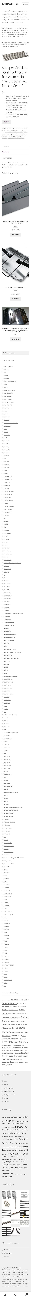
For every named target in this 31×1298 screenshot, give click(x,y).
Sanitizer (6, 878)
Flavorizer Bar (7, 554)
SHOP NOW (15, 234)
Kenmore (6, 724)
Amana (6, 375)
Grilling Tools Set (10, 1150)
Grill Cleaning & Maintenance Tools (13, 613)
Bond (5, 438)
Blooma (6, 432)
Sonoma (6, 902)
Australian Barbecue (9, 390)
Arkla (5, 384)
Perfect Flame (7, 828)
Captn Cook (7, 467)
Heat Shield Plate (8, 694)
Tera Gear (6, 938)
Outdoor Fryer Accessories (11, 810)
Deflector (13, 1024)
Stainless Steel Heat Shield (16, 1059)
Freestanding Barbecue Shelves (12, 563)
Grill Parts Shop (9, 1088)
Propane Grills (7, 855)
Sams (5, 875)
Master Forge (7, 765)
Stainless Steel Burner (14, 1053)
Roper (5, 869)
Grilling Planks (8, 655)
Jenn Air (6, 718)
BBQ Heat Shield (15, 1006)
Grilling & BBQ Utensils (10, 649)
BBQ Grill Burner (6, 1006)
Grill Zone (6, 643)
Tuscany (6, 956)
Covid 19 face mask (9, 506)
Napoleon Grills (8, 783)
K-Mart (5, 721)
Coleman (6, 488)
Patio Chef (6, 819)
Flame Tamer (7, 551)
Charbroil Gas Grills (22, 1013)
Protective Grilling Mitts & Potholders (14, 858)
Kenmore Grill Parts (21, 1048)
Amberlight (7, 378)
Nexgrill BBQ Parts (7, 1050)
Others (6, 801)
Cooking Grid (7, 497)
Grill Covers (7, 616)
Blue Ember (7, 435)
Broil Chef (6, 444)
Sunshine (6, 929)
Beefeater (6, 420)
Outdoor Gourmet (8, 813)
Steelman (6, 905)
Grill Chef (6, 610)
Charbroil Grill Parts (6, 1017)
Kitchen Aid (7, 735)
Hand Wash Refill (8, 682)
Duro (5, 527)
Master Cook (7, 762)
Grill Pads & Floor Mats (10, 634)
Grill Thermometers (9, 640)
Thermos (6, 944)
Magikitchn (7, 756)
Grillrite (6, 670)
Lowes (5, 750)
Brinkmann (7, 441)
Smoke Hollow (7, 896)
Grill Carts (6, 607)
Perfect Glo (7, 831)
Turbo (5, 950)
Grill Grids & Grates (9, 625)
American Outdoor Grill (10, 381)
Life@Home (7, 747)
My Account (5, 1295)
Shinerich (6, 887)
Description (5, 147)
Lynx (5, 753)
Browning (6, 455)
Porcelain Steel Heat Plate (20, 1050)
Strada (6, 920)
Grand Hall (7, 587)
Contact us (7, 1257)
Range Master (7, 861)
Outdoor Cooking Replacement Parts (14, 130)
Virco (5, 974)
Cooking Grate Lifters (9, 491)
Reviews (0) (5, 152)
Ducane (6, 524)
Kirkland (6, 730)
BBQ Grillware (7, 408)
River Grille (7, 867)
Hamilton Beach (8, 679)
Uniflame (6, 962)
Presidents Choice (9, 846)
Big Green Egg (7, 426)
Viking (5, 968)
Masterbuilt (7, 768)
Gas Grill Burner (13, 1143)
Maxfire (6, 771)
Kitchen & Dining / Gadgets (11, 732)
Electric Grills (7, 533)
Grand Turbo (7, 592)
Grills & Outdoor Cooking (10, 676)
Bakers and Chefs (8, 399)
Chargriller (7, 482)
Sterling (6, 908)
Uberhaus (6, 959)
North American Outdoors (11, 792)
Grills (5, 673)
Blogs (6, 1098)
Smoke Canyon (8, 893)
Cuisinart (6, 515)
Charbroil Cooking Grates (9, 134)
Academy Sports (8, 366)
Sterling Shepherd (9, 914)
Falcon (5, 542)
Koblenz (6, 741)
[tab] (15, 146)
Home (5, 42)
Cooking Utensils (8, 500)
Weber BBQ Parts (17, 1062)
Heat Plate (7, 691)
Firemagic (6, 548)
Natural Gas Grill (8, 786)
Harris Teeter (7, 685)
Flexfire (6, 557)
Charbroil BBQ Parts (21, 132)
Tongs (5, 947)
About (6, 1084)
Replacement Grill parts (10, 864)
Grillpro (6, 667)
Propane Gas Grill (8, 852)
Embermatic (7, 539)
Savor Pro (6, 884)
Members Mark (8, 774)
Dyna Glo (6, 530)
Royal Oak (6, 872)
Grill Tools (24, 1038)
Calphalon (6, 464)
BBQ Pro (6, 411)
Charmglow (7, 485)
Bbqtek (6, 414)
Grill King (6, 628)
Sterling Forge (7, 911)
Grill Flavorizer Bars (9, 622)
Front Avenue (7, 569)
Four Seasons (7, 560)
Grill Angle (6, 601)
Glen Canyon (7, 578)
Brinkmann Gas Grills (13, 1010)
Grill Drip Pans (7, 619)
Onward (6, 798)
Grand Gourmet (8, 584)
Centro (5, 470)
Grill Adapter (7, 598)
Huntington (7, 703)
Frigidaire (6, 566)
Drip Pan (6, 521)
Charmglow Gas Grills (15, 1017)
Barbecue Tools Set (6, 1000)
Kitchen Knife (7, 738)
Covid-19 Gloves (8, 509)
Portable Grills (8, 843)
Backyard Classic (8, 393)
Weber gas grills (24, 1062)
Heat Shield (19, 1042)
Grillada (6, 646)
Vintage (6, 971)
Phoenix (6, 840)
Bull (5, 458)
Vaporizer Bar (7, 1062)
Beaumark (6, 417)
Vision (5, 977)
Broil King (6, 447)
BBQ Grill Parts (8, 405)
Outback (6, 804)
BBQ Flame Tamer (22, 1004)
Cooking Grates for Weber (16, 1021)
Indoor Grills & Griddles (10, 715)
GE (4, 575)
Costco (6, 503)
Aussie (5, 387)
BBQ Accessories (17, 1000)
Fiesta (5, 545)
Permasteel (7, 834)
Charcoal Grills (8, 476)
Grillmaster (7, 661)
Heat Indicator (8, 688)
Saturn (6, 881)
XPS (5, 986)
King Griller (7, 727)
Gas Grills (13, 1032)
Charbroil (20, 42)
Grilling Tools (16, 1035)
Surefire (6, 932)
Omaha (6, 795)
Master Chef (7, 759)
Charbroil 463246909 (10, 132)
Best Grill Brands (12, 42)
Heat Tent (6, 697)
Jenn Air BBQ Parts (10, 1045)
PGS (5, 837)
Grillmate (6, 664)
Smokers (6, 899)
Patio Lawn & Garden (9, 822)
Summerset (7, 923)
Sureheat (6, 935)
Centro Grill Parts (12, 1013)
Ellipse (5, 536)
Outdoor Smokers (8, 816)
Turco (5, 953)
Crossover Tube (8, 512)
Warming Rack (8, 980)
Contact (6, 1101)
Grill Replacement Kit (9, 637)
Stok (5, 917)
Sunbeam (6, 926)
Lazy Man (6, 744)
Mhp (5, 777)
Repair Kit (5, 1053)
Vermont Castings (9, 965)
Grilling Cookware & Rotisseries (12, 652)
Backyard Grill (7, 396)
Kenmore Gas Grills (8, 1048)
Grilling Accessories (15, 1147)
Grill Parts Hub (10, 4)
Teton (5, 941)
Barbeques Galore (8, 402)
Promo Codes (8, 1253)
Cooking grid (12, 136)
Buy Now (6, 122)
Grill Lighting (7, 631)
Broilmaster (7, 453)
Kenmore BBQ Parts (19, 1045)
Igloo (5, 706)
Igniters (6, 709)
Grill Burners (7, 604)
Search (15, 1295)
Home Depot (7, 700)
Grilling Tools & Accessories (11, 658)
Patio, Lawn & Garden (10, 1095)
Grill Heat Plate (19, 1032)
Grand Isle (6, 590)
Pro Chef (6, 849)
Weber (5, 983)
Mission (6, 780)
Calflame (6, 461)
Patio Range (7, 825)
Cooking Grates (18, 128)
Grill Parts (7, 1250)
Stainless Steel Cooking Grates (16, 138)
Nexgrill (6, 789)
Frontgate (6, 572)
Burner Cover (21, 1126)
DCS (5, 518)
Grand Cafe (7, 581)
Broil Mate (6, 450)
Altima (5, 372)
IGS (5, 712)
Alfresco (6, 369)
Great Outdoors (8, 595)
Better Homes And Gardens (11, 423)
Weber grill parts (7, 1065)
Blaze (5, 429)
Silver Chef (7, 890)
